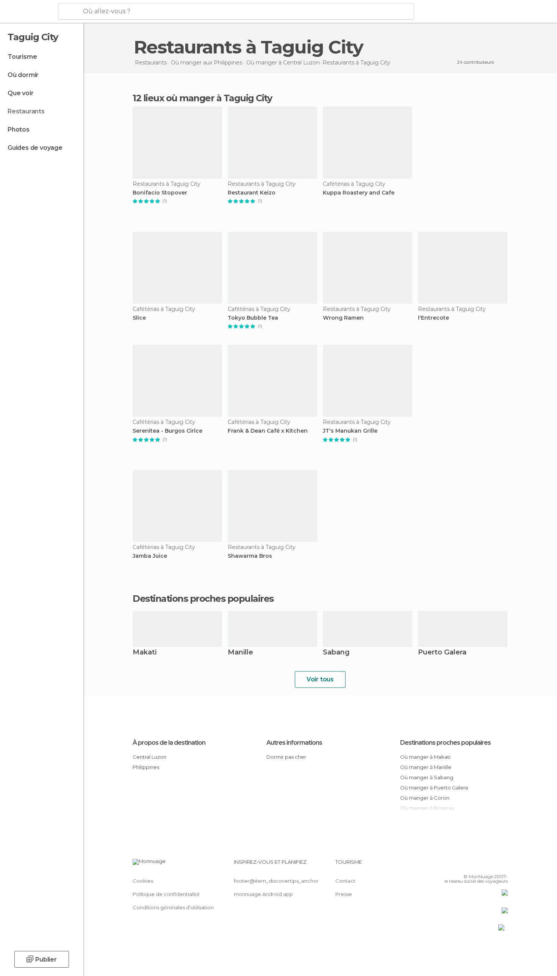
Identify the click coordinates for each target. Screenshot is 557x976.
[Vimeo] (489, 865)
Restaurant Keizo (251, 193)
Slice (139, 318)
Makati (144, 652)
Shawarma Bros (250, 556)
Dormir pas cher (286, 757)
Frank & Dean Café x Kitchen (268, 431)
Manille (240, 652)
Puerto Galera (442, 652)
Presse (343, 894)
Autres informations (294, 742)
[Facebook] (464, 865)
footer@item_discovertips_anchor (276, 881)
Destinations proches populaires (203, 598)
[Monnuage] (28, 11)
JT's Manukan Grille (350, 431)
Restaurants (26, 111)
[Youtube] (502, 865)
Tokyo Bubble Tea (253, 318)
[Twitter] (477, 865)
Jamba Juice (150, 556)
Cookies (143, 881)
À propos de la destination (169, 742)
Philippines (146, 767)
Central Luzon (149, 757)
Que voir (20, 93)
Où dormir (23, 74)
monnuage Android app (263, 894)
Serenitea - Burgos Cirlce (167, 431)
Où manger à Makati (425, 757)
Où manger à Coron (424, 798)
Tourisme (22, 56)
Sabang (336, 652)
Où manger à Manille (425, 767)
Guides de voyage (35, 147)
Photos (19, 129)
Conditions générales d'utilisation (173, 907)
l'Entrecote (433, 318)
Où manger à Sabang (426, 777)
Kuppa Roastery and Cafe (358, 193)
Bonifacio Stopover (160, 193)
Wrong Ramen (343, 318)
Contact (345, 881)
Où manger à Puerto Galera (434, 788)
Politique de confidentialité (166, 894)
